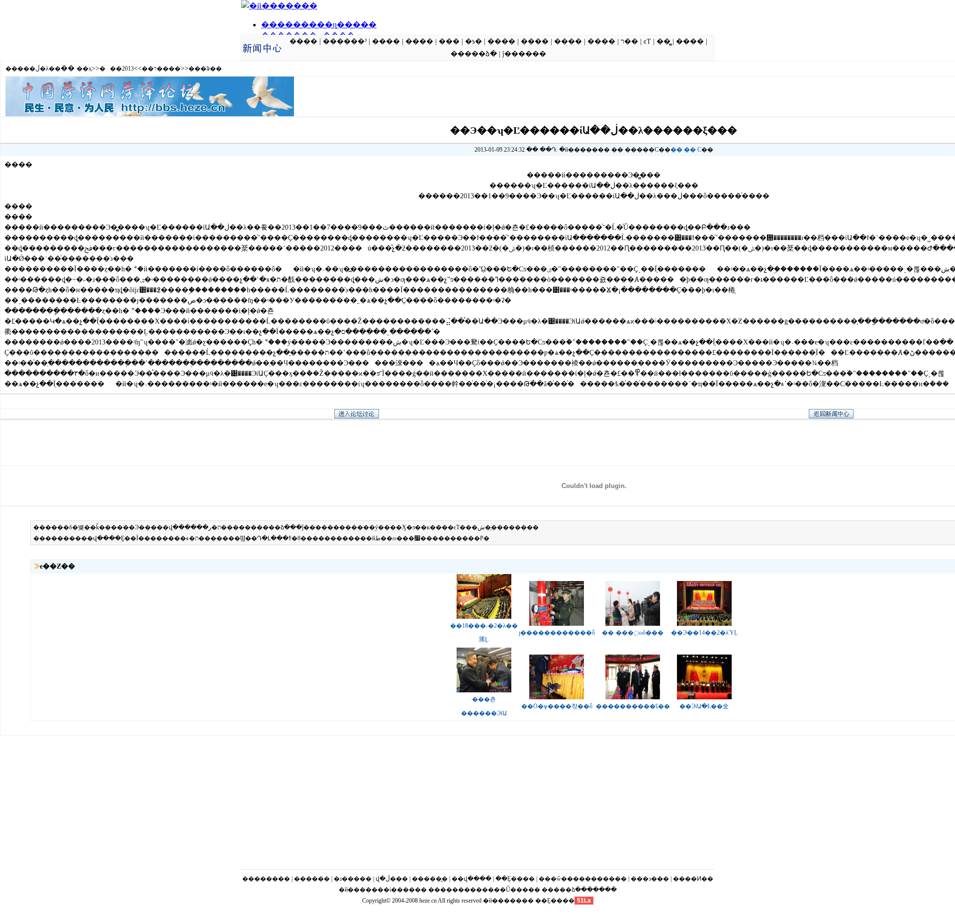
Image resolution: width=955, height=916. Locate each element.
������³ (345, 41)
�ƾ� (473, 41)
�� (676, 149)
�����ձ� (474, 54)
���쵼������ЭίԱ (484, 706)
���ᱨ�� (205, 68)
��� (449, 41)
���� (303, 41)
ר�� (629, 41)
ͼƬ (647, 41)
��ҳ (84, 68)
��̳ (663, 41)
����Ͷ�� (693, 878)
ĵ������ (524, 54)
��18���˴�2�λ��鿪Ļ (484, 632)
